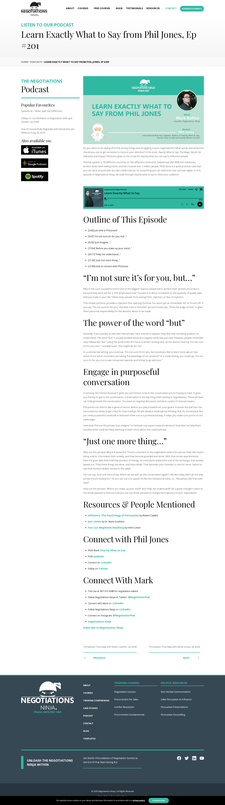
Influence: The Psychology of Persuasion (113, 515)
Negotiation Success (125, 691)
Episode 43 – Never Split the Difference (41, 111)
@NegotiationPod (139, 597)
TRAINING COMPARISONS (96, 700)
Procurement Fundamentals (129, 714)
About (70, 8)
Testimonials (134, 8)
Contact (171, 8)
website (99, 556)
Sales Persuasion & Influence (176, 699)
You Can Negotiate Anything (106, 527)
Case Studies (90, 708)
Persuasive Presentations (174, 707)
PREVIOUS (99, 657)
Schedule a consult (192, 8)
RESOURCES (153, 8)
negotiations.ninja (99, 621)
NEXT (186, 657)
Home (24, 62)
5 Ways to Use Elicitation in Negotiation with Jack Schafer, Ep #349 (46, 120)
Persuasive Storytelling (173, 714)
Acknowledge (158, 800)
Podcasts (36, 62)
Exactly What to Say (112, 550)
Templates (89, 738)
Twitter (103, 568)
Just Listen (94, 521)
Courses (83, 8)
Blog (86, 731)
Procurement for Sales (126, 699)
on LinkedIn (116, 603)
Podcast (88, 715)
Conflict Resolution (124, 707)
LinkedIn (106, 562)
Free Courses (102, 8)
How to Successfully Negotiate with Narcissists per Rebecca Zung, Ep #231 (48, 130)
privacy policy (139, 800)
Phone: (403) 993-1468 (47, 712)
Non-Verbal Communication (176, 691)
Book (119, 8)
